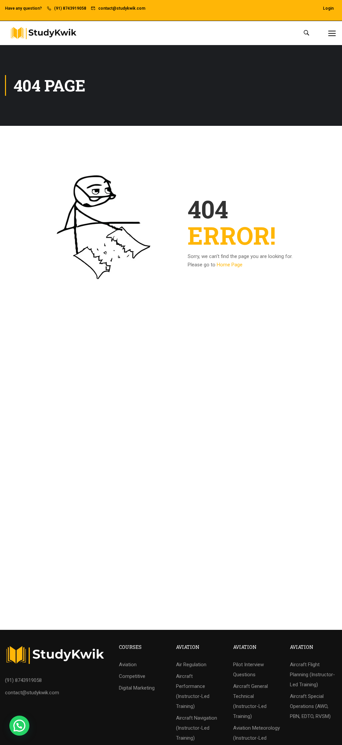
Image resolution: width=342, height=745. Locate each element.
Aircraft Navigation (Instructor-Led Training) (196, 728)
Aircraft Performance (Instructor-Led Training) (192, 691)
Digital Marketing (137, 688)
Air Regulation (191, 665)
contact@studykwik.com (121, 8)
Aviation (128, 665)
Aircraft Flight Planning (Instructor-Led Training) (312, 675)
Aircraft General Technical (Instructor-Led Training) (250, 701)
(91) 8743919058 (70, 8)
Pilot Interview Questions (248, 670)
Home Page (229, 265)
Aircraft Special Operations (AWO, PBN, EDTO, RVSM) (310, 706)
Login (328, 8)
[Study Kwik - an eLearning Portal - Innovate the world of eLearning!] (43, 33)
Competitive (132, 676)
